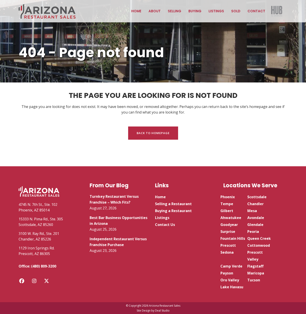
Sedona (227, 252)
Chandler (255, 203)
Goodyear (229, 224)
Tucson (253, 280)
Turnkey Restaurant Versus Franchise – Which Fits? (114, 199)
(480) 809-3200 (43, 266)
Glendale (255, 224)
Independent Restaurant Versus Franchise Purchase (118, 241)
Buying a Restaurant (173, 210)
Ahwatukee (230, 217)
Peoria (253, 231)
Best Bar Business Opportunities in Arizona (118, 220)
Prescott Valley (255, 256)
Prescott (228, 245)
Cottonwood (258, 245)
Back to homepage (153, 133)
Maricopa (255, 273)
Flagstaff (255, 266)
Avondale (255, 217)
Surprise (227, 231)
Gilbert (226, 210)
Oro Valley (229, 280)
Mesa (252, 210)
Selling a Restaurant (173, 203)
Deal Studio (162, 310)
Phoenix (227, 196)
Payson (226, 273)
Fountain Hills (232, 238)
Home (160, 196)
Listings (162, 217)
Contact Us (165, 224)
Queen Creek (259, 238)
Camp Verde (231, 266)
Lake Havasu (231, 286)
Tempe (226, 203)
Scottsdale (257, 196)
